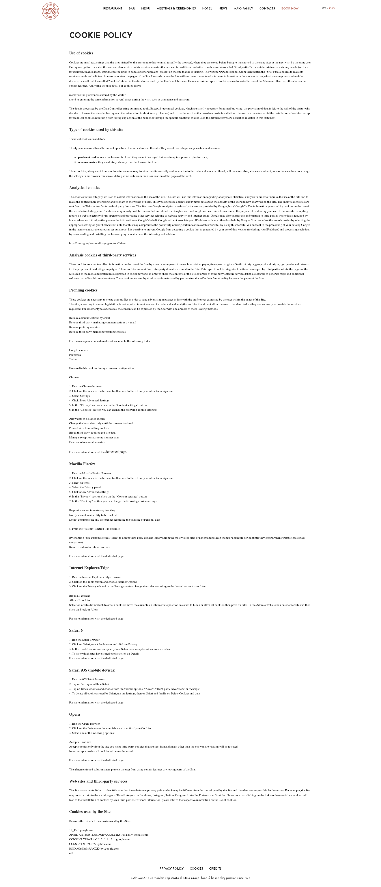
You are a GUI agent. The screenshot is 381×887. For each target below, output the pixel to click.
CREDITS (215, 868)
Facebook (75, 354)
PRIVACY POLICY (172, 868)
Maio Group (191, 878)
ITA (324, 8)
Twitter (73, 359)
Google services (78, 350)
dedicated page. (116, 451)
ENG (332, 8)
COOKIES (196, 868)
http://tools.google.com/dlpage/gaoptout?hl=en (97, 243)
